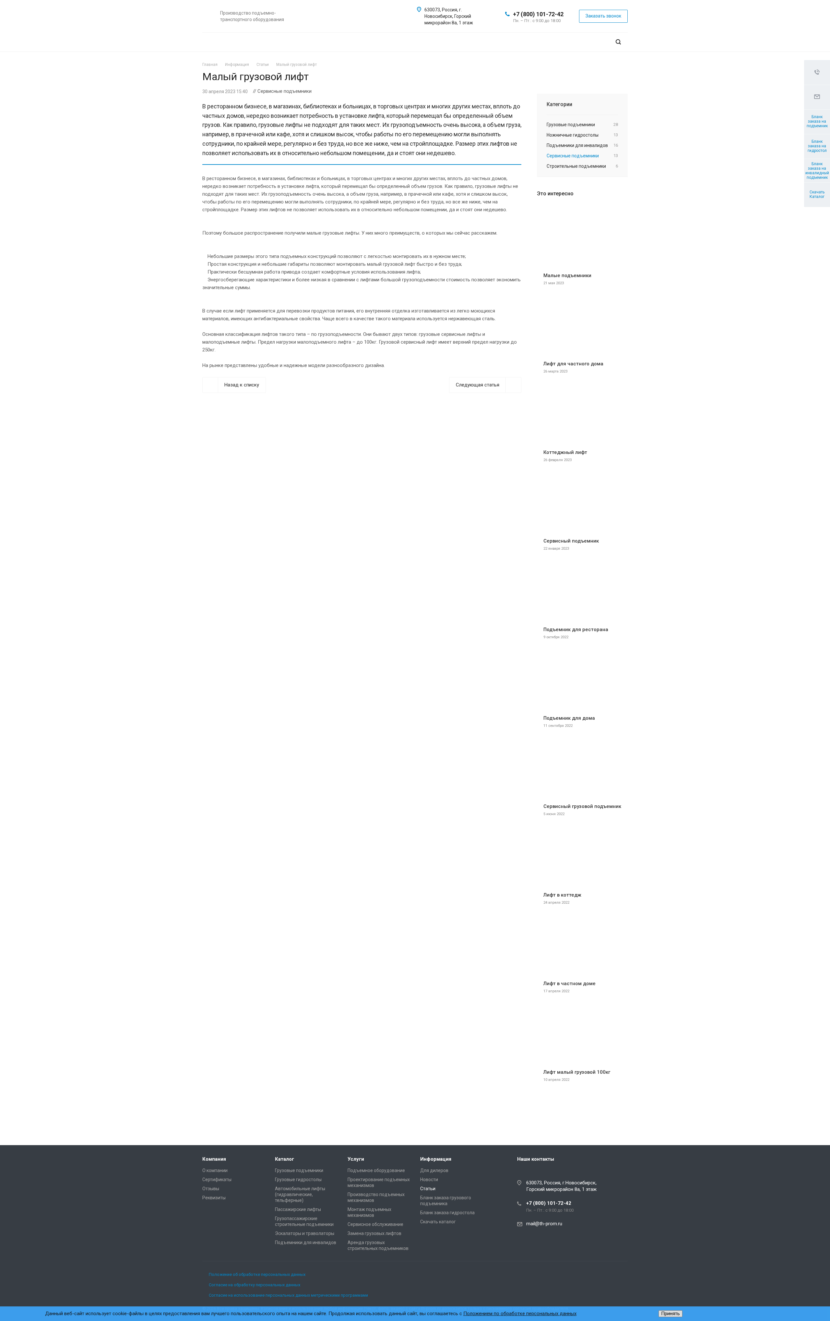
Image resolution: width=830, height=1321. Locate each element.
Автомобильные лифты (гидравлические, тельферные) (300, 1194)
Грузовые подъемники (299, 1170)
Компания (214, 1159)
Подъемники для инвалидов (305, 1242)
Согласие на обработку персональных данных (254, 1284)
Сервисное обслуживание (375, 1224)
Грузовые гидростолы (298, 1179)
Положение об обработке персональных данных (257, 1274)
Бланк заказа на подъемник (817, 121)
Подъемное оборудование (376, 1170)
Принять (670, 1313)
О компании (215, 1170)
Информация (435, 1159)
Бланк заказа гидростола (447, 1212)
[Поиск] (618, 42)
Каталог (284, 1159)
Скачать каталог (438, 1221)
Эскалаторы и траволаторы (304, 1233)
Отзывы (210, 1188)
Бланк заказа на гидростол (817, 146)
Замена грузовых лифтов (374, 1233)
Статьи (427, 1188)
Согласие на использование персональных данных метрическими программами (288, 1295)
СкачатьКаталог (817, 194)
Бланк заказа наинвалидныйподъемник (817, 171)
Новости (429, 1179)
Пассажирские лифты (298, 1209)
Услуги (356, 1159)
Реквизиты (214, 1197)
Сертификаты (216, 1179)
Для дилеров (434, 1170)
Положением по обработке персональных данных (519, 1313)
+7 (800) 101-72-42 (538, 14)
